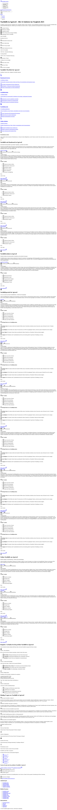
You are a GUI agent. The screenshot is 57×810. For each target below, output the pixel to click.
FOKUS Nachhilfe (3, 150)
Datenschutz (5, 805)
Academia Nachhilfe (4, 262)
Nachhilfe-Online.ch (4, 616)
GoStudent (2, 590)
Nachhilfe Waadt (6, 797)
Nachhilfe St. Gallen (6, 796)
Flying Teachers (3, 226)
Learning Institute (3, 202)
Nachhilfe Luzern (6, 795)
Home (1, 14)
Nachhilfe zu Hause (6, 785)
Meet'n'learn (2, 468)
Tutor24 (1, 342)
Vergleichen (7, 9)
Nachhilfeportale (6, 782)
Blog (1, 9)
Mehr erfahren (2, 178)
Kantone (3, 15)
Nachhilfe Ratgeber (6, 802)
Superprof (2, 299)
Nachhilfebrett (2, 511)
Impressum (5, 806)
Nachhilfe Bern (5, 792)
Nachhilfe (4, 4)
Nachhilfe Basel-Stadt (6, 793)
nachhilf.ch (2, 427)
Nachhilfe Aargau (6, 791)
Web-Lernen (2, 564)
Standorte (4, 7)
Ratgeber (3, 9)
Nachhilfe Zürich (6, 798)
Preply (1, 384)
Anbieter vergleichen (6, 786)
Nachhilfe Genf (5, 794)
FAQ (10, 9)
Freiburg (3, 17)
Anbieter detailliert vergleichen (5, 767)
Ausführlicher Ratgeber (17, 767)
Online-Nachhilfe (6, 784)
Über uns (4, 803)
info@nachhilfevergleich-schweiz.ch (8, 778)
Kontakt (4, 804)
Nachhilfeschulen (6, 783)
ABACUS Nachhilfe (4, 179)
